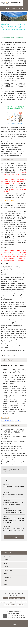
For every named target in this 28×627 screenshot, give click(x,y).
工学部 (24, 602)
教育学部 (3, 602)
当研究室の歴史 (7, 469)
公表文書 (5, 598)
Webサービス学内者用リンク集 (17, 598)
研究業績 (6, 566)
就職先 (5, 573)
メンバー (6, 563)
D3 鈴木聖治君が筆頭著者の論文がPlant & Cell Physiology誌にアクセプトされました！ (13, 530)
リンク (5, 584)
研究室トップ (7, 553)
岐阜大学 (20, 604)
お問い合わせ (14, 593)
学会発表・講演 (8, 570)
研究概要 (6, 560)
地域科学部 (10, 602)
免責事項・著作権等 (14, 595)
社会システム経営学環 (10, 604)
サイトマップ (7, 593)
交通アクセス (20, 593)
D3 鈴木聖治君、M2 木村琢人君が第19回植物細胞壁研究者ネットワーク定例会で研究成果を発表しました (13, 520)
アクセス (6, 580)
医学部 (18, 602)
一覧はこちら (13, 537)
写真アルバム (7, 577)
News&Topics (7, 556)
